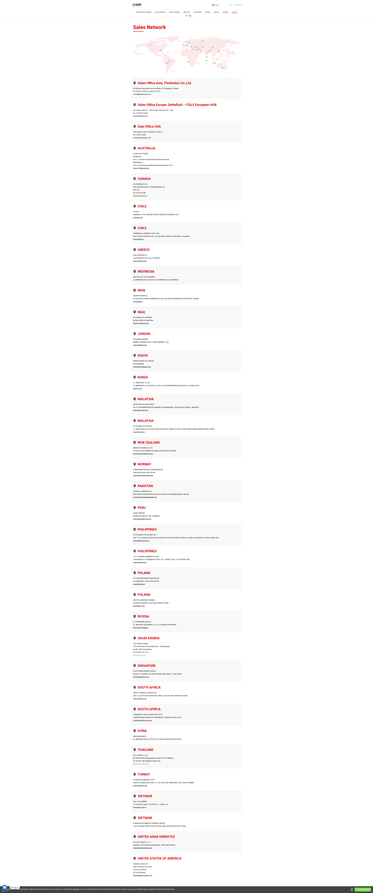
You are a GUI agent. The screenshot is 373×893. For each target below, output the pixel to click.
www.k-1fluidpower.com (141, 168)
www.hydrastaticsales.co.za (142, 720)
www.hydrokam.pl (139, 584)
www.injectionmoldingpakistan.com (145, 497)
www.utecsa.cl (138, 217)
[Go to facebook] (4, 887)
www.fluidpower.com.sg (141, 677)
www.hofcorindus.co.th (140, 764)
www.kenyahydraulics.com (142, 367)
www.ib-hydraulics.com (141, 323)
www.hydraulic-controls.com (142, 875)
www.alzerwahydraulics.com (142, 848)
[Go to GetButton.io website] (5, 891)
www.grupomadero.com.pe (142, 519)
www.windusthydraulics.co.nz (143, 454)
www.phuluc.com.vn (139, 807)
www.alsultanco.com (140, 345)
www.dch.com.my (139, 432)
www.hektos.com (139, 606)
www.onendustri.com (140, 786)
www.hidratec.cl (138, 239)
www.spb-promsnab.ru (140, 628)
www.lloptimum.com (140, 562)
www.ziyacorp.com (139, 655)
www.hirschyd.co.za (139, 699)
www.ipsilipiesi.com (140, 261)
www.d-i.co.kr (137, 388)
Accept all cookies (363, 889)
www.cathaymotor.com (140, 410)
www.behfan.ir (138, 301)
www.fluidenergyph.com (141, 541)
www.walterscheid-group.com (143, 475)
